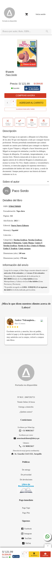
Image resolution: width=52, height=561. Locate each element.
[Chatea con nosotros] (47, 537)
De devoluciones (26, 479)
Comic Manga (28, 243)
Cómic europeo (24, 248)
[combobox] (22, 31)
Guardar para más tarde (25, 109)
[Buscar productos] (47, 31)
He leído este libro (20, 124)
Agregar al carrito (31, 103)
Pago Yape (26, 508)
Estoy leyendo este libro (32, 124)
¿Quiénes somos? (26, 412)
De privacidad (26, 475)
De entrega (26, 470)
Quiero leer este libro (44, 124)
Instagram (28, 534)
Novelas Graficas (20, 240)
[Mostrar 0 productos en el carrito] (27, 14)
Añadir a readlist (8, 124)
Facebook (28, 529)
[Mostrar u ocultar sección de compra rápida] (47, 546)
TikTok (28, 543)
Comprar (45, 555)
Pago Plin (26, 513)
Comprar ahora (25, 95)
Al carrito (34, 555)
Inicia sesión (40, 14)
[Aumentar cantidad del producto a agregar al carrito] (13, 101)
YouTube (28, 538)
